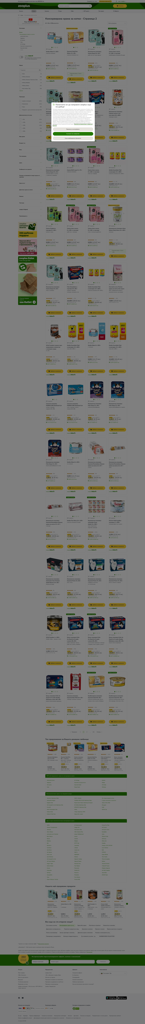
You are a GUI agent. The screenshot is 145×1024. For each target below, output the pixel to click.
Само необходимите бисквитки (73, 138)
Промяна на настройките (73, 129)
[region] (73, 121)
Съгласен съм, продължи (73, 133)
